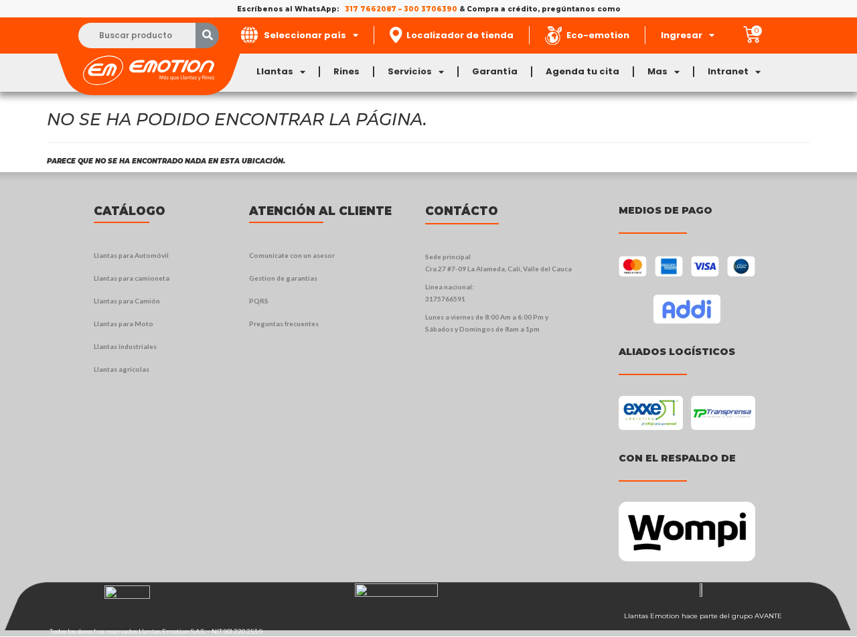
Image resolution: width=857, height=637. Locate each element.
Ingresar (681, 35)
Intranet (728, 71)
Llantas (274, 71)
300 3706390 (430, 9)
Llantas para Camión (127, 301)
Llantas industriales (125, 346)
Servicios (410, 71)
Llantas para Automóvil (131, 255)
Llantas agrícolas (121, 369)
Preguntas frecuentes (284, 324)
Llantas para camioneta (131, 278)
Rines (346, 71)
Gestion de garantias (283, 278)
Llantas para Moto (123, 324)
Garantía (495, 71)
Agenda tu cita (582, 71)
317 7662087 (370, 9)
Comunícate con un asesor (292, 255)
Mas (657, 71)
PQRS (258, 301)
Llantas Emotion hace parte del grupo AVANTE (703, 616)
